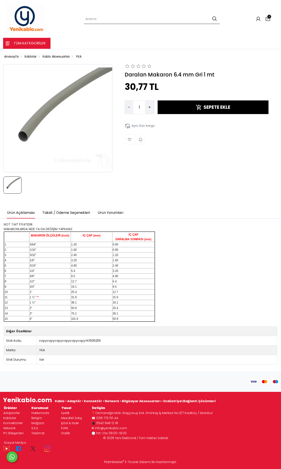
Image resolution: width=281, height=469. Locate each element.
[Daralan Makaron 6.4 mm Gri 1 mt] (58, 118)
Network (9, 428)
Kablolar (9, 418)
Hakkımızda (40, 413)
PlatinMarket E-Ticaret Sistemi (127, 462)
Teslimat (38, 433)
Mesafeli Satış (71, 418)
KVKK (64, 428)
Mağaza (37, 423)
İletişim (36, 418)
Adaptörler (11, 413)
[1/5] (127, 66)
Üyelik (65, 413)
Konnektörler (13, 423)
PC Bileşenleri (13, 433)
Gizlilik (65, 433)
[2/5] (130, 66)
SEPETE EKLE (217, 107)
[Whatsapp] (12, 456)
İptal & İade (70, 423)
